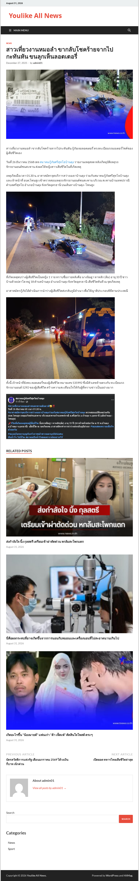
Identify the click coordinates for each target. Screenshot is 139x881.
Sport (11, 848)
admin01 (38, 62)
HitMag (128, 875)
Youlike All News (35, 15)
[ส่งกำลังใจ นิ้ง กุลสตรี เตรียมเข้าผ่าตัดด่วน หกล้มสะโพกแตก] (69, 498)
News (9, 43)
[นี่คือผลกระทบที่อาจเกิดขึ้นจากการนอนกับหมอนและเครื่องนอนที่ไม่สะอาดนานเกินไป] (69, 595)
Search (10, 812)
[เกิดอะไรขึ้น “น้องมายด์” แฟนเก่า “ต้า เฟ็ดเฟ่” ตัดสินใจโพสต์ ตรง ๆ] (69, 691)
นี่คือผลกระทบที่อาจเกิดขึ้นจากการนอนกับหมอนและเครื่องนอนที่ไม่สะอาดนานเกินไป (62, 638)
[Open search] (129, 30)
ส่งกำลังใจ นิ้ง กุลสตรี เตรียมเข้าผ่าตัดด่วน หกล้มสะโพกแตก (45, 541)
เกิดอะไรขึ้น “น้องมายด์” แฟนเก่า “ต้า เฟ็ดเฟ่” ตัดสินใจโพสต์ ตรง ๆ (49, 735)
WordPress (112, 875)
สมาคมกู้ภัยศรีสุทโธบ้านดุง (57, 162)
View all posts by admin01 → (49, 788)
